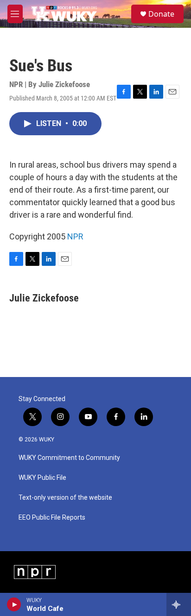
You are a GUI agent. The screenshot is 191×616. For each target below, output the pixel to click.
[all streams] (178, 604)
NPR (75, 236)
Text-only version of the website (65, 497)
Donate (161, 14)
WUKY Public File (42, 477)
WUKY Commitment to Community (69, 457)
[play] (14, 604)
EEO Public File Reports (52, 517)
